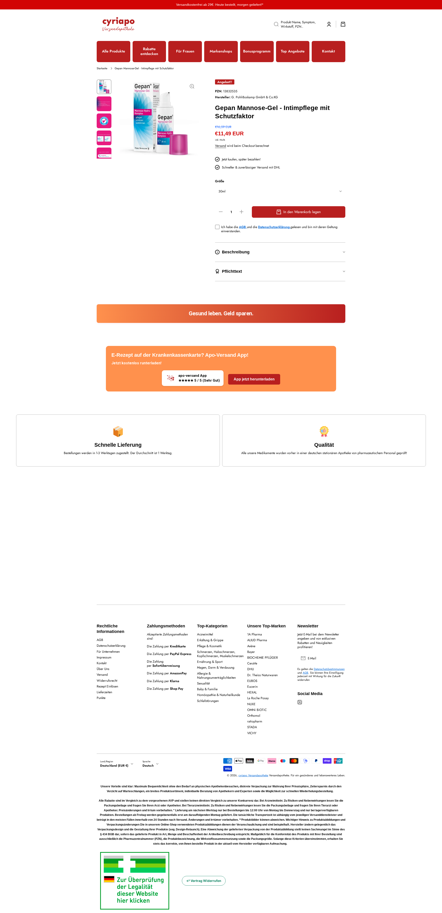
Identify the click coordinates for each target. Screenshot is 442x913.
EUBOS (252, 680)
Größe (219, 181)
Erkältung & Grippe (210, 640)
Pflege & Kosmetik (209, 646)
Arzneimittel (205, 634)
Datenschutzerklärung (111, 645)
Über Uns (103, 669)
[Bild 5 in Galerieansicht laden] (104, 155)
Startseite (102, 68)
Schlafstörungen (208, 701)
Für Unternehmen (108, 651)
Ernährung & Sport (209, 661)
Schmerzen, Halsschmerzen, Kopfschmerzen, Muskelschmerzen (220, 653)
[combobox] (296, 24)
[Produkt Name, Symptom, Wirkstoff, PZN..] (274, 24)
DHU (250, 669)
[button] (343, 24)
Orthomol (253, 715)
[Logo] (118, 24)
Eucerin (252, 686)
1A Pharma (254, 634)
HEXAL (252, 692)
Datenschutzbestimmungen (329, 669)
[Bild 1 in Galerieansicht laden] (104, 86)
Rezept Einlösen (107, 686)
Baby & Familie (207, 689)
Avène (251, 646)
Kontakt (101, 663)
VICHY (251, 733)
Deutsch (148, 765)
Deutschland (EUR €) (114, 765)
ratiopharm (254, 721)
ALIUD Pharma (257, 640)
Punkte (101, 698)
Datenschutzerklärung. (274, 227)
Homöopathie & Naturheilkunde (218, 695)
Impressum (104, 657)
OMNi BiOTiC (257, 709)
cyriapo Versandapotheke (253, 775)
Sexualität (203, 683)
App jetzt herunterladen (254, 379)
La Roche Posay (258, 698)
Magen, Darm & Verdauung (215, 667)
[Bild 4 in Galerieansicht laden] (104, 137)
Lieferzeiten (104, 692)
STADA (252, 727)
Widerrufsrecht (107, 680)
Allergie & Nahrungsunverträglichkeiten (216, 675)
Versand (220, 146)
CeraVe (252, 663)
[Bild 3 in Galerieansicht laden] (104, 120)
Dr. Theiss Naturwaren (262, 675)
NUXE (251, 704)
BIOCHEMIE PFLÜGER (262, 657)
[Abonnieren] (339, 658)
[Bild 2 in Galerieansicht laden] (104, 103)
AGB (243, 227)
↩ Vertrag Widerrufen (203, 881)
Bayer (251, 651)
